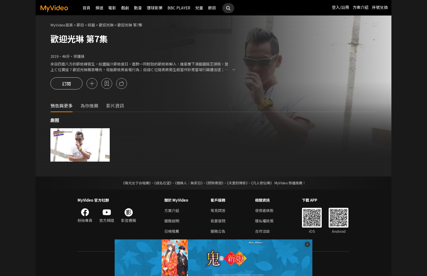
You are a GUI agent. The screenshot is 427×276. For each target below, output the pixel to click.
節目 (212, 8)
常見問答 (218, 210)
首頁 (86, 8)
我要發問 (218, 220)
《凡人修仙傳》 (262, 182)
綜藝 (91, 24)
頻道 (99, 8)
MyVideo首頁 (61, 24)
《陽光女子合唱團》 (136, 182)
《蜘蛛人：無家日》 (189, 182)
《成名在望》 (162, 182)
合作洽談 (262, 231)
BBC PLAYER (179, 8)
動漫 (138, 8)
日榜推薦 (171, 231)
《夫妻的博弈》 (237, 182)
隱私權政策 (264, 220)
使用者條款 (264, 210)
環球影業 (155, 8)
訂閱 (66, 83)
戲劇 (125, 8)
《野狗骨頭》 (214, 182)
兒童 (199, 8)
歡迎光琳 (106, 24)
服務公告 (218, 231)
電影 (112, 8)
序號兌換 (380, 7)
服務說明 (171, 220)
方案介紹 (360, 7)
